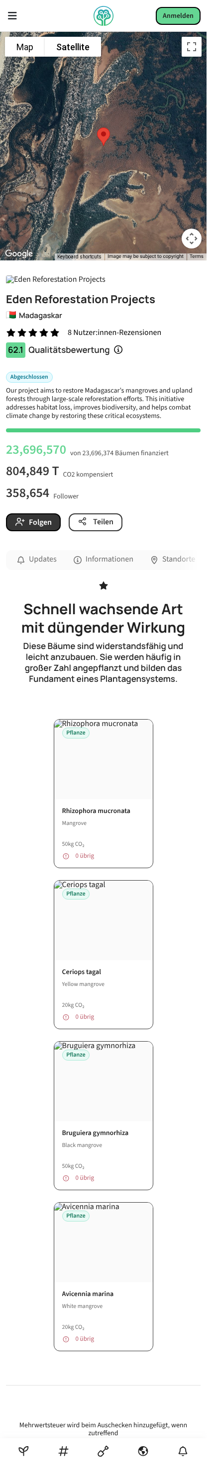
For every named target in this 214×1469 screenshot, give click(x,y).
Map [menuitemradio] (24, 47)
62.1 (15, 350)
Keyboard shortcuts (79, 256)
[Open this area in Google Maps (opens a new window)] (18, 253)
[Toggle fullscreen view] (192, 47)
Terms (197, 256)
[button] (103, 136)
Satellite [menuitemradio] (73, 47)
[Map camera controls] (192, 238)
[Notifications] (183, 1451)
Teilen (102, 521)
